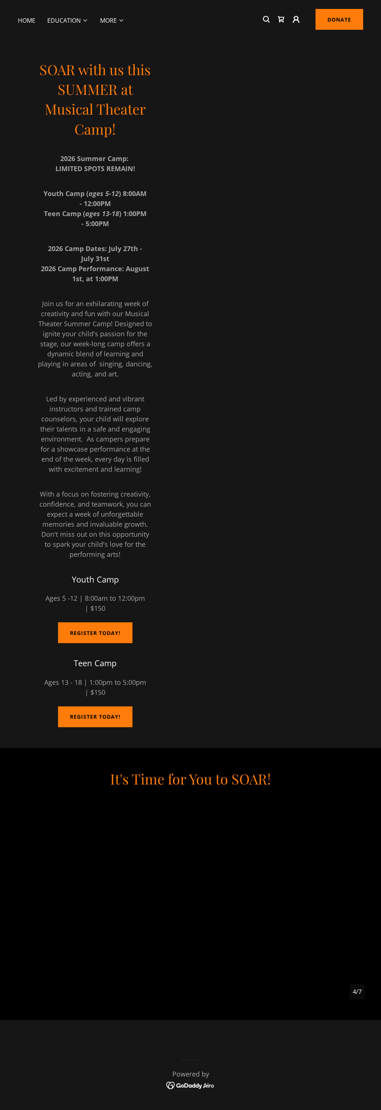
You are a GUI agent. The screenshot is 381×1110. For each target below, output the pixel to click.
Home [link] (26, 20)
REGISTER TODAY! (95, 632)
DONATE (339, 19)
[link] (281, 19)
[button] (67, 20)
